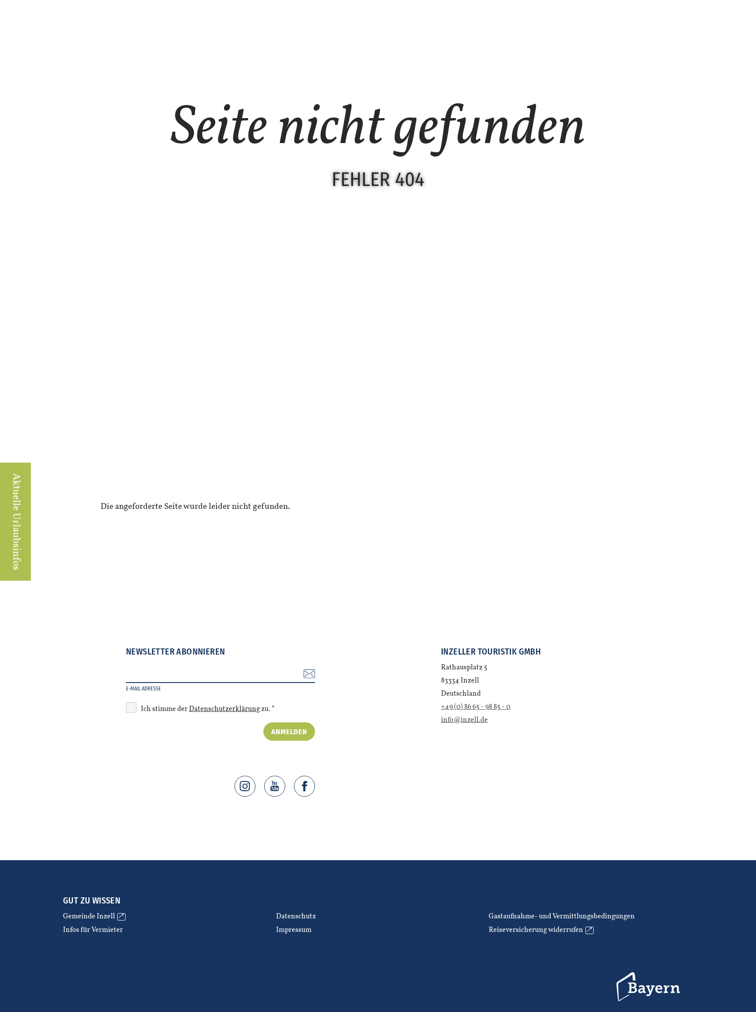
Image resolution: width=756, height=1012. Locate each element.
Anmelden (289, 731)
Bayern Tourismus (649, 986)
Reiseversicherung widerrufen (540, 930)
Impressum (294, 930)
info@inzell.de (464, 720)
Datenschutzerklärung (224, 709)
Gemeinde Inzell (93, 916)
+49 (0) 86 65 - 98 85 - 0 (476, 707)
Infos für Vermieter (93, 930)
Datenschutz (296, 916)
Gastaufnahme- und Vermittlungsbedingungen (562, 916)
